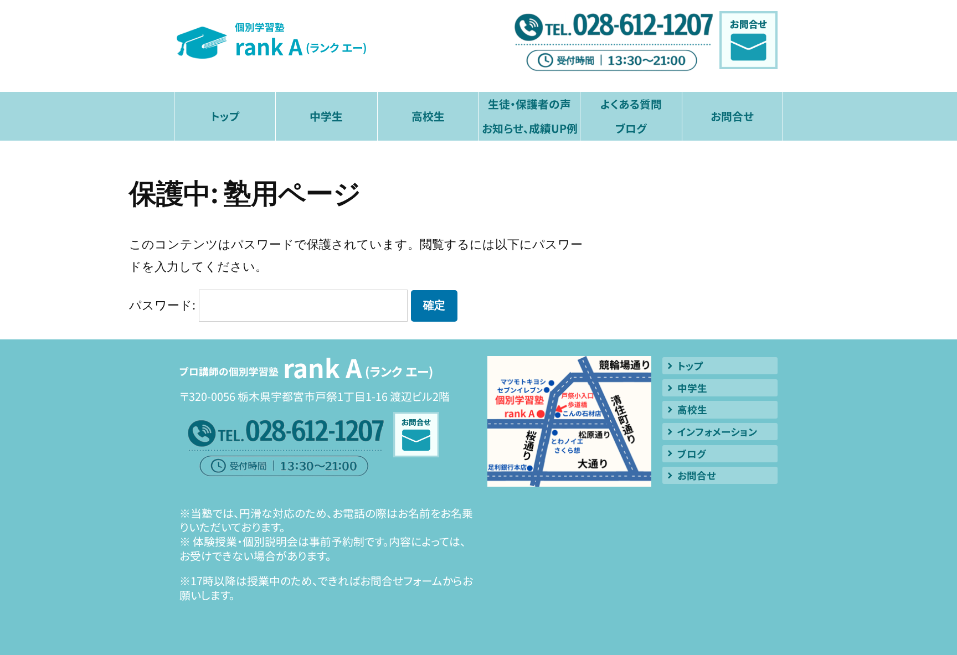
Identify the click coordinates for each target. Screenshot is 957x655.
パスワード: (164, 305)
